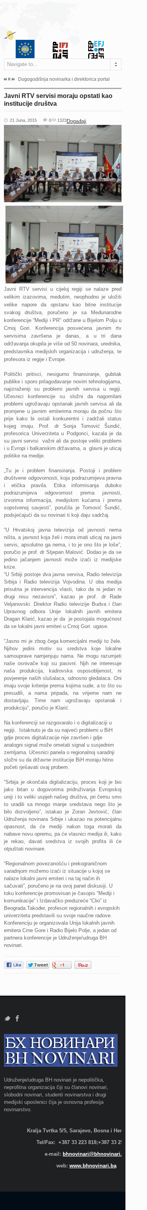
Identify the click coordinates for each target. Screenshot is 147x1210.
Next (13, 79)
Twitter (7, 1018)
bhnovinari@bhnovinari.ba (95, 1154)
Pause (9, 79)
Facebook (17, 1018)
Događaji (76, 121)
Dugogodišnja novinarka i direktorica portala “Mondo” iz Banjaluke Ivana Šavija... (64, 79)
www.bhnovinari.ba (92, 1166)
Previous (5, 79)
